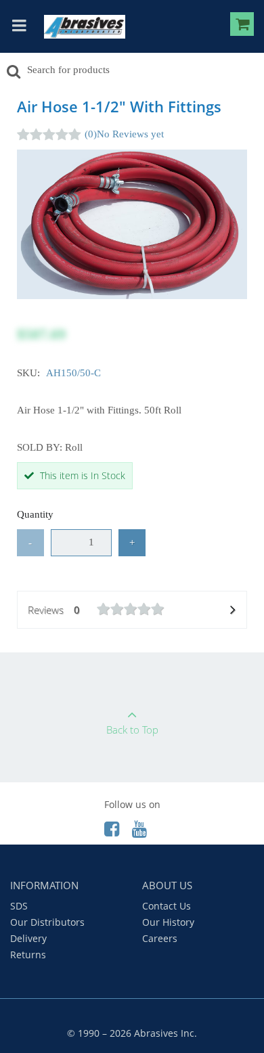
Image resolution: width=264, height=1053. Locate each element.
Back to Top (132, 729)
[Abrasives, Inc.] (84, 27)
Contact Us (166, 905)
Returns (28, 954)
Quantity (35, 514)
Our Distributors (47, 922)
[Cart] (242, 26)
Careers (159, 938)
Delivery (28, 938)
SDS (19, 905)
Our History (168, 922)
